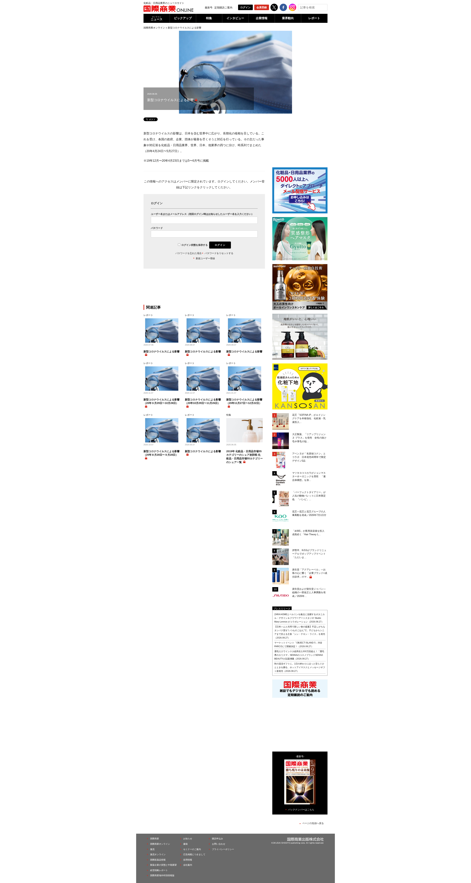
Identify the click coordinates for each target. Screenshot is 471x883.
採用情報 (187, 860)
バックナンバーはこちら (301, 809)
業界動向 (288, 18)
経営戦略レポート (159, 870)
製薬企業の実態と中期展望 (163, 865)
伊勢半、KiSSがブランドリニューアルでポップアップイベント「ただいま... (309, 554)
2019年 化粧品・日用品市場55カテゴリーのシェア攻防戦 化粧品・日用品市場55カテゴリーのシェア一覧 (244, 457)
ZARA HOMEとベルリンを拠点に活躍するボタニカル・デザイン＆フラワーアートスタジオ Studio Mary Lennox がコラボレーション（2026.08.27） (299, 618)
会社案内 (187, 865)
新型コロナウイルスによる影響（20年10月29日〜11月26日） (203, 401)
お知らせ (187, 839)
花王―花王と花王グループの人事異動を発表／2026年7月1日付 (309, 513)
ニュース (156, 18)
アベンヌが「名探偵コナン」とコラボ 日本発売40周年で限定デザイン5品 (309, 457)
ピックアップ (183, 18)
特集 (209, 18)
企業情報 (262, 18)
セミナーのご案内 (192, 849)
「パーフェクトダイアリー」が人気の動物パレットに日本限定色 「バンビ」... (309, 496)
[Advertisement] (204, 289)
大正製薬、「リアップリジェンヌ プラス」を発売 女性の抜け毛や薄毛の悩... (309, 438)
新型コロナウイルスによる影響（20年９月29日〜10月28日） (162, 401)
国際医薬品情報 (158, 860)
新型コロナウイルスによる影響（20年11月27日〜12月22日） (244, 401)
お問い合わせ (218, 844)
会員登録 (261, 7)
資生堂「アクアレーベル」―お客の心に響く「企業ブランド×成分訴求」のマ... (309, 573)
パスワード (157, 228)
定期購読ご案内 (223, 7)
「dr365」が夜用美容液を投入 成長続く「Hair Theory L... (309, 533)
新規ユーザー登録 (205, 258)
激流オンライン (158, 854)
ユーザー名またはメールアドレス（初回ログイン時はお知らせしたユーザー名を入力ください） (202, 214)
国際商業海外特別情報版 (162, 875)
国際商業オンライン (154, 27)
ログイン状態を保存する (194, 245)
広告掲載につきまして (194, 854)
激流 (152, 849)
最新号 (209, 7)
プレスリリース (282, 608)
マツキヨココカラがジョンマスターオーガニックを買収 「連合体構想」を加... (309, 476)
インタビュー (235, 18)
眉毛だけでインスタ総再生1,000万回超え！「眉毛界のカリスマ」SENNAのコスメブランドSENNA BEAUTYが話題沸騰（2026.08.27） (299, 655)
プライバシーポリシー (223, 849)
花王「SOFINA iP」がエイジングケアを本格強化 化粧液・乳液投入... (309, 418)
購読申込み (217, 839)
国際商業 (154, 839)
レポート (314, 18)
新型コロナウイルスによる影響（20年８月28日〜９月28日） (162, 453)
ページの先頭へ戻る (313, 823)
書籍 (185, 844)
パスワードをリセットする (219, 253)
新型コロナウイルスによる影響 (162, 351)
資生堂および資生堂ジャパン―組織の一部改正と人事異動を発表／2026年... (309, 592)
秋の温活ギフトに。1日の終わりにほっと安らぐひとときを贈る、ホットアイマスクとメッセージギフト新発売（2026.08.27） (299, 667)
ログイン (245, 7)
